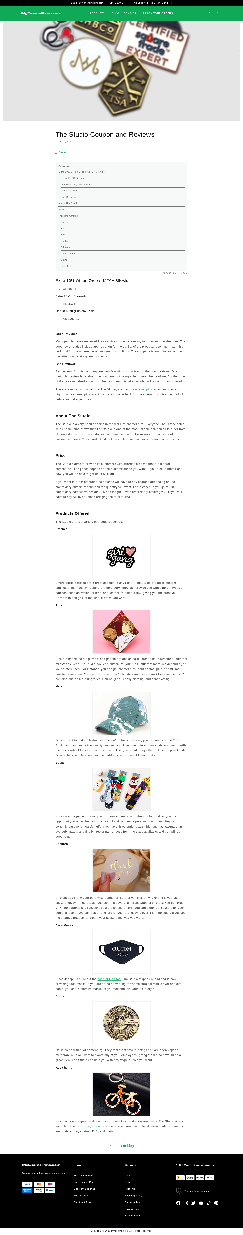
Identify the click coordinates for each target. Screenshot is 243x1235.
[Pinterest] (216, 1203)
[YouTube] (201, 1203)
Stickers (66, 247)
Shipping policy (133, 1195)
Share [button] (62, 152)
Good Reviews (69, 190)
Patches (65, 222)
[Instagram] (186, 1203)
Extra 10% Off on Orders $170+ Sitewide (81, 171)
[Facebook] (178, 1203)
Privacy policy (133, 1209)
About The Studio (68, 203)
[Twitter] (193, 1203)
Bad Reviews (68, 197)
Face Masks (68, 253)
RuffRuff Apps (173, 273)
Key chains (67, 266)
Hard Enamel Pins (84, 1182)
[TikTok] (208, 1203)
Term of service (133, 1215)
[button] (99, 13)
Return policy (132, 1202)
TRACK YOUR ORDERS (157, 13)
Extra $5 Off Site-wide (73, 178)
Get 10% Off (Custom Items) (77, 184)
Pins (64, 228)
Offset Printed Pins (84, 1189)
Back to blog (124, 1146)
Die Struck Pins (82, 1202)
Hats (64, 234)
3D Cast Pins (81, 1195)
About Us (130, 1189)
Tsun (185, 273)
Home (128, 1175)
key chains (94, 1126)
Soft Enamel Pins (83, 1175)
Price (61, 209)
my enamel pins (141, 389)
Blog (127, 1182)
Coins (64, 259)
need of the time (109, 979)
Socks (65, 241)
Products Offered (68, 215)
